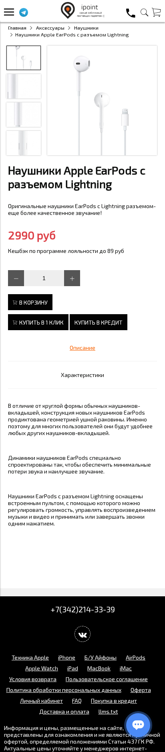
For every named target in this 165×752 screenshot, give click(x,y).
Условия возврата (32, 679)
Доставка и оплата (64, 711)
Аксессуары (50, 27)
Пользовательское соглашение (107, 679)
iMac (126, 668)
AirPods (135, 657)
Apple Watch (41, 668)
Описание (82, 347)
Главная (17, 27)
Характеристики (82, 374)
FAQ (77, 700)
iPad (72, 668)
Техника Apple (30, 657)
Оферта (141, 689)
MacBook (99, 668)
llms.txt (108, 711)
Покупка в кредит (114, 700)
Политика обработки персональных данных (63, 689)
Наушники (86, 27)
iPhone (66, 657)
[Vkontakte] (82, 634)
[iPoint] (82, 16)
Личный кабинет (41, 700)
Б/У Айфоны (101, 657)
